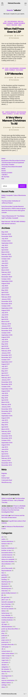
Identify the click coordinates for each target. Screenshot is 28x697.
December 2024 (6, 236)
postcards (19, 70)
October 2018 (5, 333)
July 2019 (4, 312)
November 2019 (6, 303)
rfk (2, 649)
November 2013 (6, 465)
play (2, 633)
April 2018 (4, 346)
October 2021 (5, 259)
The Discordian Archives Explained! (12, 162)
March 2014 (5, 456)
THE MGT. (4, 174)
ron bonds (4, 662)
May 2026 (4, 232)
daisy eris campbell (7, 559)
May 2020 (4, 290)
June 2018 (4, 342)
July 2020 (4, 285)
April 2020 (4, 292)
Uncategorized (6, 676)
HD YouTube (5, 176)
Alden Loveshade (7, 498)
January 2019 (5, 326)
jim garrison (5, 597)
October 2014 (5, 440)
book (7, 68)
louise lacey (5, 613)
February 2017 (6, 377)
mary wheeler (5, 615)
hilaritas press (6, 582)
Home (3, 158)
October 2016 (5, 386)
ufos (2, 673)
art (5, 21)
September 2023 (6, 243)
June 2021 (4, 263)
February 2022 (6, 254)
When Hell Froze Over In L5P (14, 30)
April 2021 (4, 268)
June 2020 (5, 288)
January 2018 (5, 353)
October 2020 (6, 279)
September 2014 (6, 442)
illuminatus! (5, 586)
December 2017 (6, 355)
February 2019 (6, 324)
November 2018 (6, 330)
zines (20, 25)
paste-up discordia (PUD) (9, 629)
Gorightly (10, 35)
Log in (3, 475)
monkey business (19, 23)
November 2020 (6, 277)
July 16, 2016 (20, 35)
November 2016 (6, 384)
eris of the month (6, 568)
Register (4, 473)
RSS (2, 178)
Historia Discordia (14, 3)
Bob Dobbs (4, 515)
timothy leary (5, 671)
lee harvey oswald (7, 608)
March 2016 (5, 402)
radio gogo (5, 647)
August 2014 (5, 445)
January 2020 (6, 299)
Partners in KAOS (6, 172)
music (3, 622)
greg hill (21, 21)
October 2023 (6, 241)
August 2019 (5, 310)
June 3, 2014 (20, 77)
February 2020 (6, 297)
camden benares (6, 555)
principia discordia (7, 644)
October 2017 (5, 359)
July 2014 (4, 447)
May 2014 (4, 451)
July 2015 (4, 420)
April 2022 (4, 250)
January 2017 (5, 380)
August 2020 (5, 283)
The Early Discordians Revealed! (11, 166)
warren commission (7, 680)
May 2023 (4, 247)
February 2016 (6, 404)
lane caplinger (6, 606)
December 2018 (6, 328)
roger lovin (5, 660)
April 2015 (4, 427)
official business (6, 626)
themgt (9, 127)
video (3, 678)
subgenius (4, 667)
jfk (2, 595)
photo (9, 25)
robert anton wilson (7, 653)
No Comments (15, 38)
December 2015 (6, 409)
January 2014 (5, 460)
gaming (3, 575)
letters (16, 113)
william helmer (6, 682)
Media (3, 168)
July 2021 (4, 261)
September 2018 (6, 335)
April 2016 (4, 400)
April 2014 (4, 454)
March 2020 (5, 294)
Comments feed (6, 480)
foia (2, 573)
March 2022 (5, 252)
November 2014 (6, 438)
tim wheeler (5, 669)
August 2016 (5, 391)
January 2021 (5, 274)
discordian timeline (7, 561)
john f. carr (4, 599)
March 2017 (5, 375)
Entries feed (5, 478)
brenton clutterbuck (7, 548)
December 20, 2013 (19, 127)
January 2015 (5, 433)
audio (3, 539)
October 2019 (5, 306)
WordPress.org (6, 482)
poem (3, 638)
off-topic (4, 624)
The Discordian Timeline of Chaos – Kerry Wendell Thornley (13, 500)
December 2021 (6, 256)
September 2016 (6, 389)
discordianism (12, 21)
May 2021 (4, 265)
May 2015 (4, 424)
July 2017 (4, 366)
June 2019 (4, 315)
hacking (4, 579)
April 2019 (4, 319)
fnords (3, 170)
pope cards (5, 640)
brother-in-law (6, 550)
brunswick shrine (7, 552)
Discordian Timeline (7, 164)
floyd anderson (6, 570)
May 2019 (4, 317)
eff (2, 566)
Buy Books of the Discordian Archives (13, 160)
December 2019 (6, 301)
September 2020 (7, 281)
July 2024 (4, 238)
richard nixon (5, 651)
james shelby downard (8, 593)
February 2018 (6, 350)
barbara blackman (7, 541)
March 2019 (5, 321)
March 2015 (5, 429)
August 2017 (5, 364)
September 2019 (6, 308)
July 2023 (4, 245)
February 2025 (6, 234)
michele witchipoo (7, 617)
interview (22, 68)
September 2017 (6, 362)
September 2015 (6, 415)
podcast (4, 635)
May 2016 (4, 398)
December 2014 (6, 436)
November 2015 (6, 411)
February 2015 (6, 431)
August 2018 (5, 337)
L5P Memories (14, 73)
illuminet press (6, 588)
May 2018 (4, 344)
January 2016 (5, 407)
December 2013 (6, 463)
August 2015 (5, 418)
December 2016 (6, 382)
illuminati (4, 584)
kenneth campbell (7, 602)
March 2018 (5, 348)
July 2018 (4, 339)
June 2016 (4, 395)
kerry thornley (8, 23)
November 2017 (6, 357)
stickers (4, 664)
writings (14, 25)
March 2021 (5, 270)
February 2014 (6, 458)
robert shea (5, 658)
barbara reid (5, 543)
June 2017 (4, 368)
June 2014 (4, 449)
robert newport (6, 656)
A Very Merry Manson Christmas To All (14, 120)
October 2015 (5, 413)
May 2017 (4, 371)
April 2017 (4, 373)
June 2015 (4, 422)
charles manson (10, 112)
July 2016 (4, 393)
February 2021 (6, 272)
